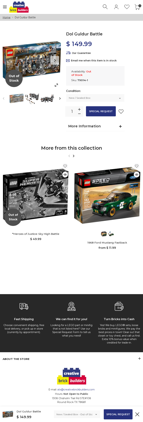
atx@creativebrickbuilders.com (76, 389)
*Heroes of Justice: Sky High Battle (35, 234)
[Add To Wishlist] (121, 111)
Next (54, 60)
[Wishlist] (127, 7)
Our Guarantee (81, 53)
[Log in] (116, 7)
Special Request (101, 111)
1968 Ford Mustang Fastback (107, 242)
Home (6, 17)
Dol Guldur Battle (29, 411)
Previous (8, 60)
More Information (84, 126)
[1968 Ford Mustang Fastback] (107, 195)
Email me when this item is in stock (94, 60)
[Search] (105, 7)
